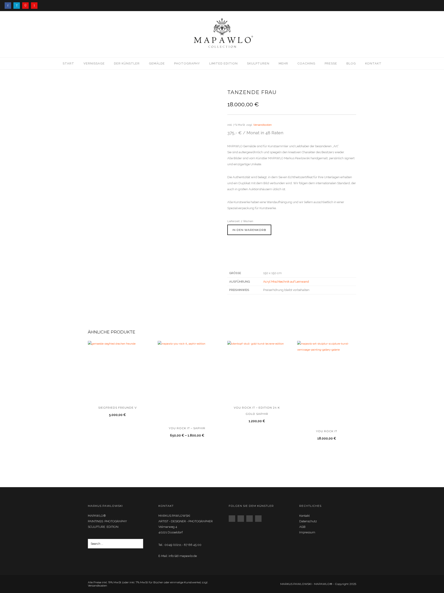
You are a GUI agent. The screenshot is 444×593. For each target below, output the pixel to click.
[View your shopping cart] (435, 34)
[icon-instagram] (26, 5)
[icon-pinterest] (34, 5)
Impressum (307, 532)
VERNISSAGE (94, 63)
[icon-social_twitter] (250, 518)
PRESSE (331, 63)
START (68, 63)
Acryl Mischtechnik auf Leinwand (286, 281)
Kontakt (373, 63)
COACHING (306, 63)
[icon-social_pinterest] (259, 518)
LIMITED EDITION (223, 63)
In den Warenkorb (249, 230)
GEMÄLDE (157, 63)
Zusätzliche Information (247, 259)
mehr (283, 63)
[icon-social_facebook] (233, 518)
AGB (302, 527)
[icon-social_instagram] (241, 518)
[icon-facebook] (9, 5)
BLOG (351, 63)
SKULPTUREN (258, 63)
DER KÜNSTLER (127, 63)
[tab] (249, 259)
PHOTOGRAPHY (187, 63)
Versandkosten (262, 124)
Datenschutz (308, 521)
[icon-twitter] (17, 5)
